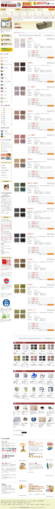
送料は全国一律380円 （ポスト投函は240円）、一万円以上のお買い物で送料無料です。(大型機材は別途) (27, 17)
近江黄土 (30, 284)
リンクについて (4, 177)
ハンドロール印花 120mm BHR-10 (42, 424)
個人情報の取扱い (5, 170)
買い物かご (37, 504)
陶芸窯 (50, 12)
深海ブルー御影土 (33, 183)
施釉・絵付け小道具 (16, 500)
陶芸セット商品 (27, 502)
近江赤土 (30, 259)
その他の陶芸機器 (4, 14)
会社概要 (3, 165)
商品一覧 (21, 504)
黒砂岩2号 (31, 234)
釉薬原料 (19, 14)
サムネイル (31, 35)
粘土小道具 (12, 12)
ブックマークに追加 (19, 434)
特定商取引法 (4, 167)
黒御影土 (30, 62)
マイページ (47, 504)
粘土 (35, 12)
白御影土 (30, 38)
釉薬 (12, 14)
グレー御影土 (31, 87)
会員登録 (42, 504)
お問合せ (32, 504)
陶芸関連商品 (20, 502)
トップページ (3, 504)
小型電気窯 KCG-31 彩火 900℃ (50, 383)
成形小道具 (4, 12)
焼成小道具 (27, 12)
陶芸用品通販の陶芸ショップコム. (27, 507)
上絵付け (35, 14)
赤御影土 (30, 111)
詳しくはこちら (51, 38)
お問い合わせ (4, 175)
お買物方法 (3, 172)
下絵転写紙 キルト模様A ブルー (17, 424)
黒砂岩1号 (31, 208)
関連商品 (42, 14)
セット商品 (50, 14)
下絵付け (27, 14)
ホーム (14, 19)
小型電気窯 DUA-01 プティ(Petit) (25, 397)
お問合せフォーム (8, 477)
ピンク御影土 (31, 135)
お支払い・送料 (15, 504)
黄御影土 (30, 159)
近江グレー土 (31, 310)
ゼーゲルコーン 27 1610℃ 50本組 (51, 413)
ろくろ (43, 12)
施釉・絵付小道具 (20, 12)
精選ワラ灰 (41, 411)
